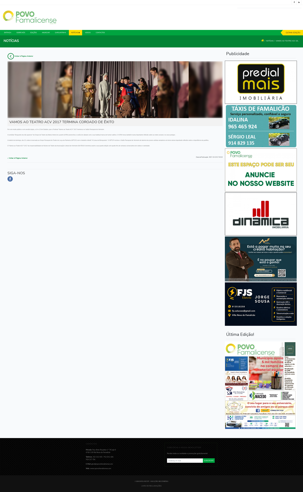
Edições (33, 33)
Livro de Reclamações (151, 486)
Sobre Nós (20, 33)
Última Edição (293, 32)
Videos (88, 33)
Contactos (100, 33)
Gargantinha (60, 33)
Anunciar (46, 33)
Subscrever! (209, 460)
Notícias (270, 41)
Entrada (7, 33)
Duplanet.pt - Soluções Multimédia (153, 481)
